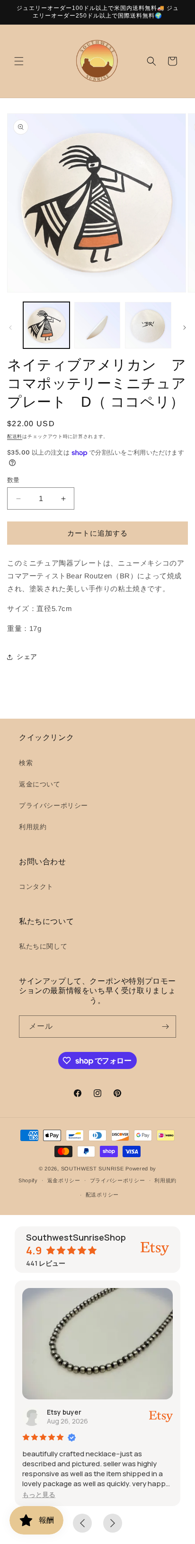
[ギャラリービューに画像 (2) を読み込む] (97, 325)
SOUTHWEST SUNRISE (92, 1168)
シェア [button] (27, 656)
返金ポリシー (63, 1180)
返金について (40, 784)
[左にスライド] (10, 327)
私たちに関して (43, 946)
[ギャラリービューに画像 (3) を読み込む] (148, 325)
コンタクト (36, 886)
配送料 (14, 436)
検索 (26, 763)
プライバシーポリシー (53, 805)
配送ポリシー (102, 1194)
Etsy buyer (64, 1412)
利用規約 (32, 827)
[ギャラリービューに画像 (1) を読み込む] (46, 325)
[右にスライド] (184, 327)
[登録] (165, 1026)
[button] (19, 61)
